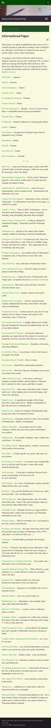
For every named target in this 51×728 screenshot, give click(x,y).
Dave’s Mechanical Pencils (12, 268)
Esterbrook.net (7, 284)
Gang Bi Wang (8, 116)
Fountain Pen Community (12, 300)
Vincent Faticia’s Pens (10, 292)
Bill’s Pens (6, 166)
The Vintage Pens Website (12, 678)
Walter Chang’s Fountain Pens (14, 220)
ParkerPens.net (7, 418)
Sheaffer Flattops (9, 595)
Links (16, 29)
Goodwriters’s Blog (9, 352)
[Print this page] (48, 39)
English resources (9, 71)
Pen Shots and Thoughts (11, 528)
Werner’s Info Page (9, 654)
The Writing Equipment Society (14, 668)
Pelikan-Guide (7, 437)
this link (23, 553)
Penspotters (6, 539)
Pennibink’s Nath (8, 510)
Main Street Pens (8, 389)
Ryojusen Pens (7, 580)
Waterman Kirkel (9, 694)
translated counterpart (39, 279)
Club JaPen (6, 77)
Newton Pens (7, 370)
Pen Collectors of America (12, 461)
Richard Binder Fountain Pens (14, 177)
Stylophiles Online (9, 617)
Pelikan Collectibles (10, 426)
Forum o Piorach (8, 103)
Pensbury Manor (8, 520)
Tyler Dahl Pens (8, 263)
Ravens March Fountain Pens (14, 19)
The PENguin (7, 483)
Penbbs (5, 127)
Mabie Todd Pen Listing (11, 378)
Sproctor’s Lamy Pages (11, 609)
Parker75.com (7, 410)
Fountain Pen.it (8, 92)
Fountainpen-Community (12, 98)
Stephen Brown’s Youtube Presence (16, 188)
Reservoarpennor (8, 156)
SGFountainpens (9, 588)
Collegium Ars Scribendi (12, 239)
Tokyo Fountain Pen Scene (12, 627)
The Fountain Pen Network (12, 333)
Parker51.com (7, 400)
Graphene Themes (19, 725)
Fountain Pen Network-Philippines (15, 344)
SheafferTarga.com (9, 601)
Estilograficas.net (8, 276)
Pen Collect (6, 453)
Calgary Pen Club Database (13, 198)
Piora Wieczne (7, 150)
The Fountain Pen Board (11, 322)
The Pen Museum (9, 499)
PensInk (5, 145)
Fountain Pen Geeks (10, 311)
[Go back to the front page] (25, 10)
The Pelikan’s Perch (9, 445)
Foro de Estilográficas (11, 108)
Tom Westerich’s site (10, 660)
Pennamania (7, 140)
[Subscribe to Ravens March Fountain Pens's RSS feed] (3, 2)
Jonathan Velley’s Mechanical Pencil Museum (20, 638)
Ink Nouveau (7, 365)
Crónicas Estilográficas (11, 252)
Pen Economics (8, 472)
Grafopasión (6, 121)
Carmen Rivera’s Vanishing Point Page (17, 561)
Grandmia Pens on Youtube (13, 360)
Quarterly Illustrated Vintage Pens (15, 569)
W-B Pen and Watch (10, 646)
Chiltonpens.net (8, 231)
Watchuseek (6, 686)
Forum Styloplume (9, 87)
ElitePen (5, 82)
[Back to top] (45, 722)
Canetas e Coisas (9, 209)
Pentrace (5, 547)
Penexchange (7, 132)
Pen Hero (5, 491)
